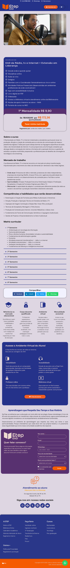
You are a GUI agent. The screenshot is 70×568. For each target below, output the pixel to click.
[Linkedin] (37, 505)
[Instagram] (22, 505)
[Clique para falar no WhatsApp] (65, 563)
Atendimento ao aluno (35, 488)
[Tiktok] (42, 505)
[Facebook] (27, 505)
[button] (66, 7)
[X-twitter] (32, 505)
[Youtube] (47, 505)
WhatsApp (41, 447)
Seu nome (41, 434)
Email (40, 440)
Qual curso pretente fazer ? (47, 460)
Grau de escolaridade (45, 454)
